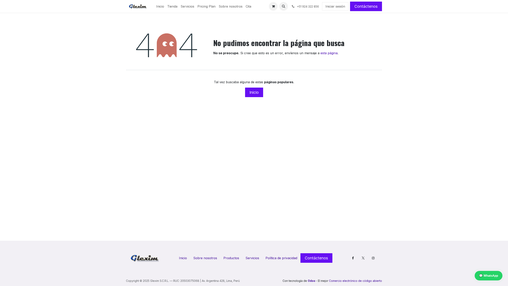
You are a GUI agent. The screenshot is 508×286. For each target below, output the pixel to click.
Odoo (312, 280)
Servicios (252, 258)
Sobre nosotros (205, 258)
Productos (231, 258)
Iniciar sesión (335, 6)
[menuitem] (160, 6)
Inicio (254, 92)
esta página (329, 53)
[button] (283, 6)
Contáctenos (366, 6)
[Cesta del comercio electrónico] (273, 6)
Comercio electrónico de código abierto (355, 280)
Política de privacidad (281, 258)
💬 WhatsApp (488, 275)
